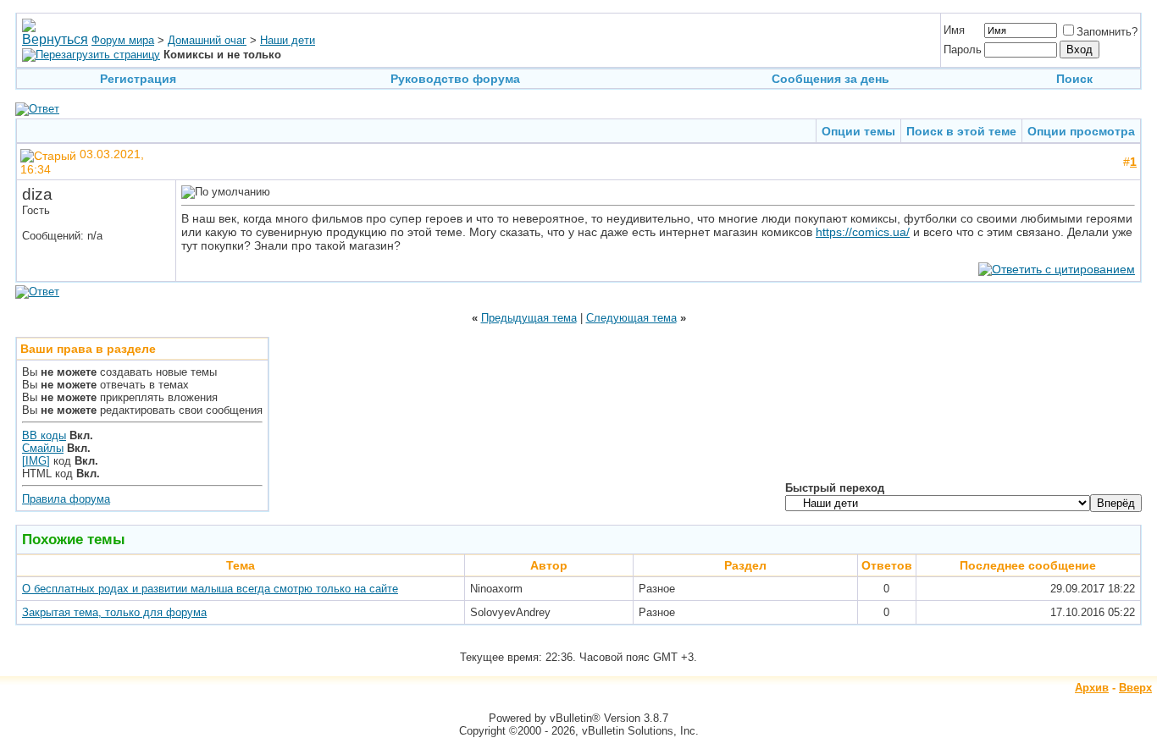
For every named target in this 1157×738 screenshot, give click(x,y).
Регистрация (138, 78)
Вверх (1135, 687)
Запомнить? (1107, 31)
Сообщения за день (830, 78)
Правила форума (66, 499)
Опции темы (858, 131)
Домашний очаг (207, 40)
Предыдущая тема (529, 317)
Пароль (963, 49)
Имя (954, 30)
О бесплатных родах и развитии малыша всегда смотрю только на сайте (210, 588)
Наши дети (287, 40)
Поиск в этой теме (961, 131)
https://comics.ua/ (863, 232)
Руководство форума (455, 78)
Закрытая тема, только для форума (114, 612)
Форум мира (122, 40)
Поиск (1074, 78)
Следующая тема (631, 317)
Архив (1092, 687)
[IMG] (36, 460)
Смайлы (43, 448)
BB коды (44, 435)
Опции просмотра (1081, 131)
